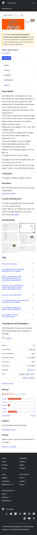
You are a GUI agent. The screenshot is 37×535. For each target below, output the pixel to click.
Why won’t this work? (9, 264)
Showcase (23, 458)
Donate (23, 481)
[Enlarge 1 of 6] (15, 226)
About (4, 458)
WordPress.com (8, 491)
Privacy (4, 468)
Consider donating (8, 193)
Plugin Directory (7, 8)
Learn (4, 474)
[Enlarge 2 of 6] (15, 235)
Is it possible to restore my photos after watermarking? (11, 308)
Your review (6, 415)
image (28, 374)
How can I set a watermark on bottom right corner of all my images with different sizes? (12, 287)
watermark (31, 378)
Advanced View (7, 383)
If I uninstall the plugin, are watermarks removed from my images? (15, 301)
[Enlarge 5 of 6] (32, 237)
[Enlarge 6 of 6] (32, 248)
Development (8, 80)
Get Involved (24, 474)
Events (21, 478)
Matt (4, 494)
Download (6, 58)
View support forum (9, 430)
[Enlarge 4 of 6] (32, 226)
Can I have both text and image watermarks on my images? (13, 270)
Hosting (4, 465)
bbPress (6, 497)
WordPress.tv (7, 484)
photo (32, 374)
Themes (22, 462)
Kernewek (9, 509)
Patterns (22, 468)
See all (33, 415)
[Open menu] (34, 3)
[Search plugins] (22, 15)
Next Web (14, 214)
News (4, 462)
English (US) (31, 370)
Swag (22, 484)
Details (6, 65)
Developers (6, 481)
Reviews (7, 70)
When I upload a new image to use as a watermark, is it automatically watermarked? (12, 278)
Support (6, 85)
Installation (7, 75)
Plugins (21, 465)
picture (25, 378)
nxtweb (7, 53)
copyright (21, 374)
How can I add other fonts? (12, 295)
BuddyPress (7, 501)
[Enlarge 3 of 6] (15, 246)
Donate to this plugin (9, 446)
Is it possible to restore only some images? (10, 315)
